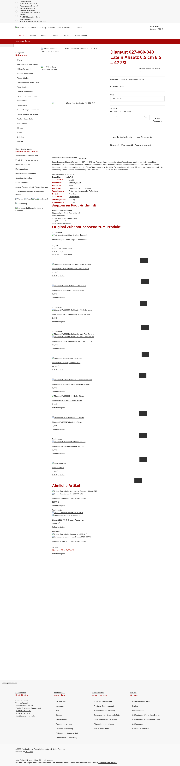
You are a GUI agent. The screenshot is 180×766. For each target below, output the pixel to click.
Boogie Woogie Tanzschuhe (28, 110)
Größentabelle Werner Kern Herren (146, 720)
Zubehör (20, 137)
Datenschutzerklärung (64, 729)
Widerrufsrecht (61, 720)
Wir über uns (61, 701)
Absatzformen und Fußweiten (105, 720)
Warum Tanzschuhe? (102, 729)
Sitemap (59, 715)
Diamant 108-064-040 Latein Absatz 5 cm (68, 520)
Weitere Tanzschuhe (25, 119)
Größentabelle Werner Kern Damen (146, 715)
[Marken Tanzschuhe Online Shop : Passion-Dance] (15, 35)
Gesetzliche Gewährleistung (66, 738)
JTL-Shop (29, 752)
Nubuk (71, 183)
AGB (57, 710)
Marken (20, 142)
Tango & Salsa (23, 78)
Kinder (19, 132)
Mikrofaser (73, 194)
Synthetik (77, 183)
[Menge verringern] (112, 117)
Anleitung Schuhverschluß (104, 706)
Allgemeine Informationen (104, 724)
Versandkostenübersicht (107, 763)
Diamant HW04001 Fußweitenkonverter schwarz (71, 384)
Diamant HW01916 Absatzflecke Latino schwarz (70, 269)
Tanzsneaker (22, 105)
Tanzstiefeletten (23, 87)
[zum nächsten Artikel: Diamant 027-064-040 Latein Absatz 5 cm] (159, 41)
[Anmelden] (145, 27)
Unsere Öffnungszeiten (141, 701)
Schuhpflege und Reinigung (104, 710)
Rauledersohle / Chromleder (80, 188)
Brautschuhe (22, 123)
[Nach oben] (6, 45)
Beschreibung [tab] (84, 158)
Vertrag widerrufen (9, 683)
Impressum (60, 706)
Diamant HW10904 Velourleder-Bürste (67, 422)
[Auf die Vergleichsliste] (142, 260)
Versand (130, 111)
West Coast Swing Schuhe (27, 96)
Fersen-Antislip (58, 468)
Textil (71, 185)
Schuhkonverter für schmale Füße (107, 715)
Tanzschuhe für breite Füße (28, 83)
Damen (122, 86)
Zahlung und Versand (64, 724)
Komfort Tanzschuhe (25, 74)
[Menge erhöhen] (144, 122)
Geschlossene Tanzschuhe (27, 64)
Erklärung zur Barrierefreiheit (67, 733)
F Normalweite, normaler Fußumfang (83, 191)
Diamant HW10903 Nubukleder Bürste (67, 401)
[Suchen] (133, 27)
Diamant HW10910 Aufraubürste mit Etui (68, 446)
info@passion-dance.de (25, 716)
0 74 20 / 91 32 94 (31, 4)
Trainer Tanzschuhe (25, 92)
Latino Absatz (74, 197)
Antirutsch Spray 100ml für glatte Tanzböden (69, 240)
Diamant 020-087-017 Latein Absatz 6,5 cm (69, 541)
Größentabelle (137, 724)
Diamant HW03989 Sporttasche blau (66, 363)
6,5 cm (71, 180)
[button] (31, 60)
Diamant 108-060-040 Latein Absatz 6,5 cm (69, 498)
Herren (20, 128)
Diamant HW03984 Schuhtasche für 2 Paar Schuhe (72, 341)
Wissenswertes (138, 710)
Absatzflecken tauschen (103, 701)
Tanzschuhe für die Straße (27, 114)
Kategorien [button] (19, 53)
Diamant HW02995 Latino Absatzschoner (68, 290)
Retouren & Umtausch (140, 729)
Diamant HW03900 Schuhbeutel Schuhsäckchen (71, 314)
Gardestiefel (22, 101)
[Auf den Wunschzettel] (146, 260)
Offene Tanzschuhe (24, 69)
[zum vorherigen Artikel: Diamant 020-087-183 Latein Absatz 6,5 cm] (163, 41)
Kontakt (135, 706)
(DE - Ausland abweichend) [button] (140, 145)
